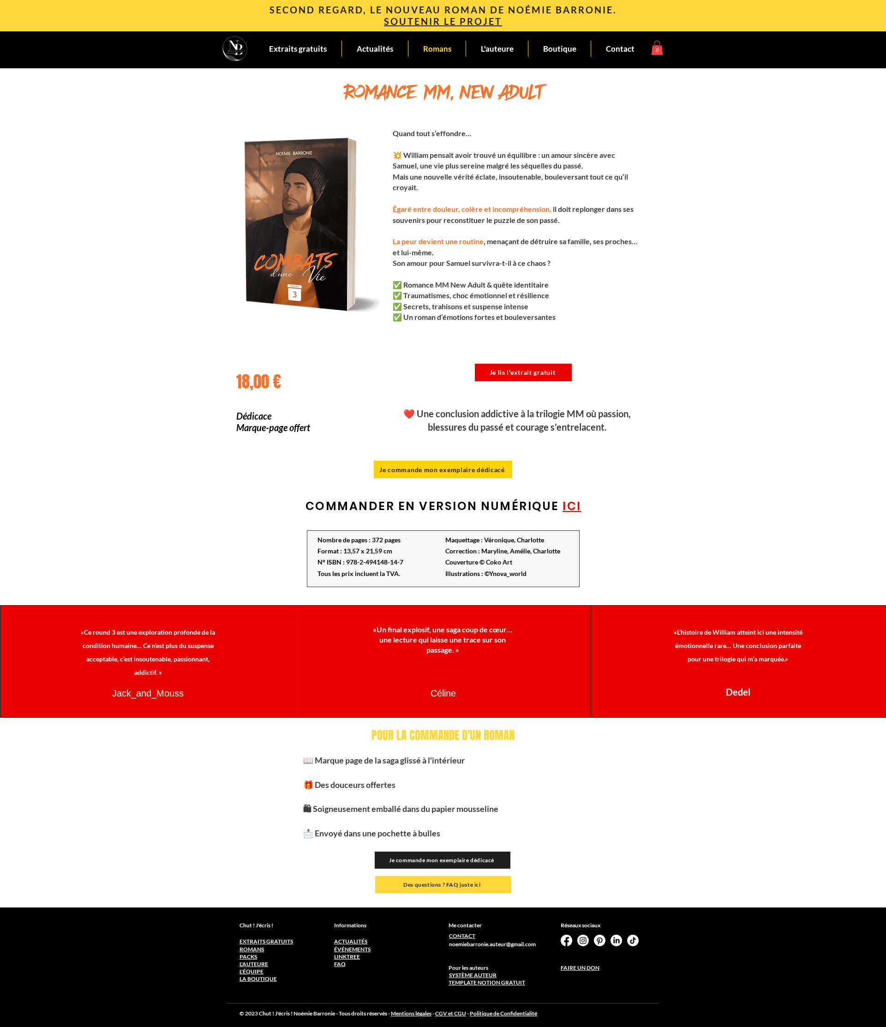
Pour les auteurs (468, 967)
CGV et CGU (450, 1013)
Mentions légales (411, 1013)
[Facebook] (566, 940)
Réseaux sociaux (580, 925)
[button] (657, 48)
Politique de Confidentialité (503, 1013)
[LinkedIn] (616, 940)
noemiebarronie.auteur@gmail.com (492, 944)
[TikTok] (633, 940)
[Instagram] (583, 940)
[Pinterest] (599, 940)
